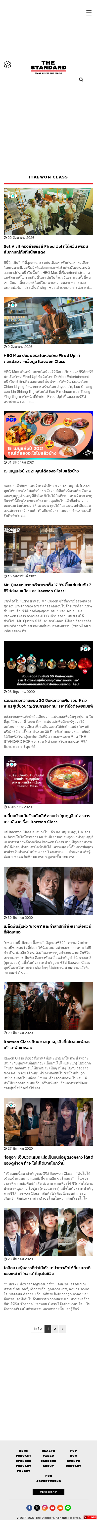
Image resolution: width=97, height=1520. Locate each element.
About (48, 1466)
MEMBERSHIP (48, 1491)
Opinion (23, 1461)
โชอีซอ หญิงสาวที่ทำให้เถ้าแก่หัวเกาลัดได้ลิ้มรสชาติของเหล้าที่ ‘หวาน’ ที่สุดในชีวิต (47, 1270)
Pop (73, 1450)
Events (73, 1461)
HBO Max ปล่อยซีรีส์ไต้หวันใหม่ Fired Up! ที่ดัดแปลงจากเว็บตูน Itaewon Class (42, 358)
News (23, 1450)
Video (48, 1455)
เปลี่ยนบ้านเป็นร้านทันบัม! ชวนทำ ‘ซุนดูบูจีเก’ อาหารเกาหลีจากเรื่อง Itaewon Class (47, 818)
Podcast (23, 1455)
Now (73, 1455)
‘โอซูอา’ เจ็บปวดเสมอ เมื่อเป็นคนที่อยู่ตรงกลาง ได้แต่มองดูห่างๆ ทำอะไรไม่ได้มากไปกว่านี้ (48, 1160)
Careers (48, 1461)
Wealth (48, 1450)
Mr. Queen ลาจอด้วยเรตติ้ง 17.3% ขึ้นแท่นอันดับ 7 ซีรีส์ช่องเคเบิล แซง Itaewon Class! (47, 587)
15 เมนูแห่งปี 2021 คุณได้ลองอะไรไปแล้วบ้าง (41, 471)
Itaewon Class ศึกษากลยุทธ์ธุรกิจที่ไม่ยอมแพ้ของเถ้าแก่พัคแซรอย (47, 1044)
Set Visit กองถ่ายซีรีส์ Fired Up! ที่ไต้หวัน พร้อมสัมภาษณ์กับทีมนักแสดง (46, 249)
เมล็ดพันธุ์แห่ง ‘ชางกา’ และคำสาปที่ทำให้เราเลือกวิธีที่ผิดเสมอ (47, 929)
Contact (73, 1466)
